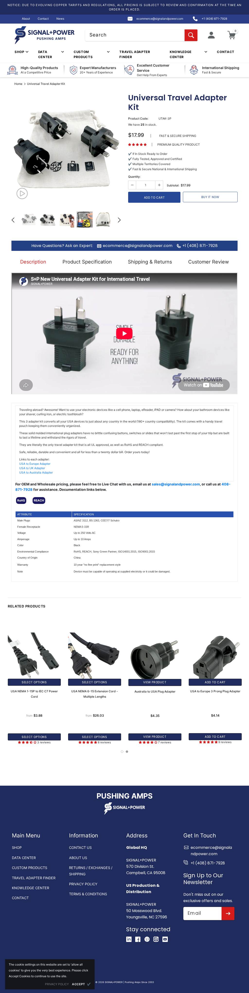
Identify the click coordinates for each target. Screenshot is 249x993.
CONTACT (20, 898)
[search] (191, 35)
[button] (137, 144)
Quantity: (134, 176)
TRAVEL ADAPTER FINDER (33, 878)
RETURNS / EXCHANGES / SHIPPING (90, 871)
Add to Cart (215, 682)
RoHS (21, 500)
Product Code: (138, 118)
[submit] (228, 913)
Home (18, 84)
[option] (66, 149)
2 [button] (127, 751)
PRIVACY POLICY (83, 884)
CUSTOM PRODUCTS (29, 868)
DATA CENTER (24, 858)
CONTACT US (80, 847)
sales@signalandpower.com (176, 484)
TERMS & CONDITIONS (88, 894)
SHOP (17, 847)
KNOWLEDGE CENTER (30, 888)
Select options (34, 682)
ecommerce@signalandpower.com (138, 245)
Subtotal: (173, 185)
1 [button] (122, 751)
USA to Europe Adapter (34, 464)
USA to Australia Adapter (36, 472)
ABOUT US (78, 858)
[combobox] (141, 35)
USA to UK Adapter (32, 468)
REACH (39, 500)
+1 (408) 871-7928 (200, 245)
